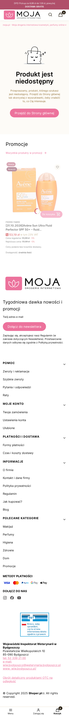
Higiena (8, 542)
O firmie (8, 470)
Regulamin (10, 493)
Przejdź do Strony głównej (34, 113)
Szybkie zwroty (13, 379)
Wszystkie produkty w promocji (24, 152)
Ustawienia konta (14, 420)
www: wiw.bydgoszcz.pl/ (19, 668)
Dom (6, 558)
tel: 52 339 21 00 (14, 658)
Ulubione (9, 428)
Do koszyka (48, 214)
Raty (6, 395)
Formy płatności (13, 445)
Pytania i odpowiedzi (17, 387)
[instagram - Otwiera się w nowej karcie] (5, 598)
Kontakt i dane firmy (16, 478)
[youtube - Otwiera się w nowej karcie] (19, 598)
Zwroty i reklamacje (16, 371)
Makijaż (8, 526)
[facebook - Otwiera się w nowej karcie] (12, 598)
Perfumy (8, 534)
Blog (6, 509)
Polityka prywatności (17, 486)
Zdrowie (8, 550)
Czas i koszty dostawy (18, 453)
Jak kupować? (12, 501)
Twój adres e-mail (13, 316)
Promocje (9, 566)
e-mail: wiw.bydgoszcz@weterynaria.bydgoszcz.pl (32, 663)
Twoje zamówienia (15, 412)
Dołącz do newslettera (24, 326)
